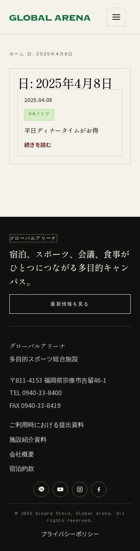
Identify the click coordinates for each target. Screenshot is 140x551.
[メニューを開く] (116, 17)
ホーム (16, 54)
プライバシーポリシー (70, 534)
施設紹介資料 (28, 439)
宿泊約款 (21, 468)
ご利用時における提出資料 (46, 424)
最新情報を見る (70, 304)
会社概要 (21, 454)
